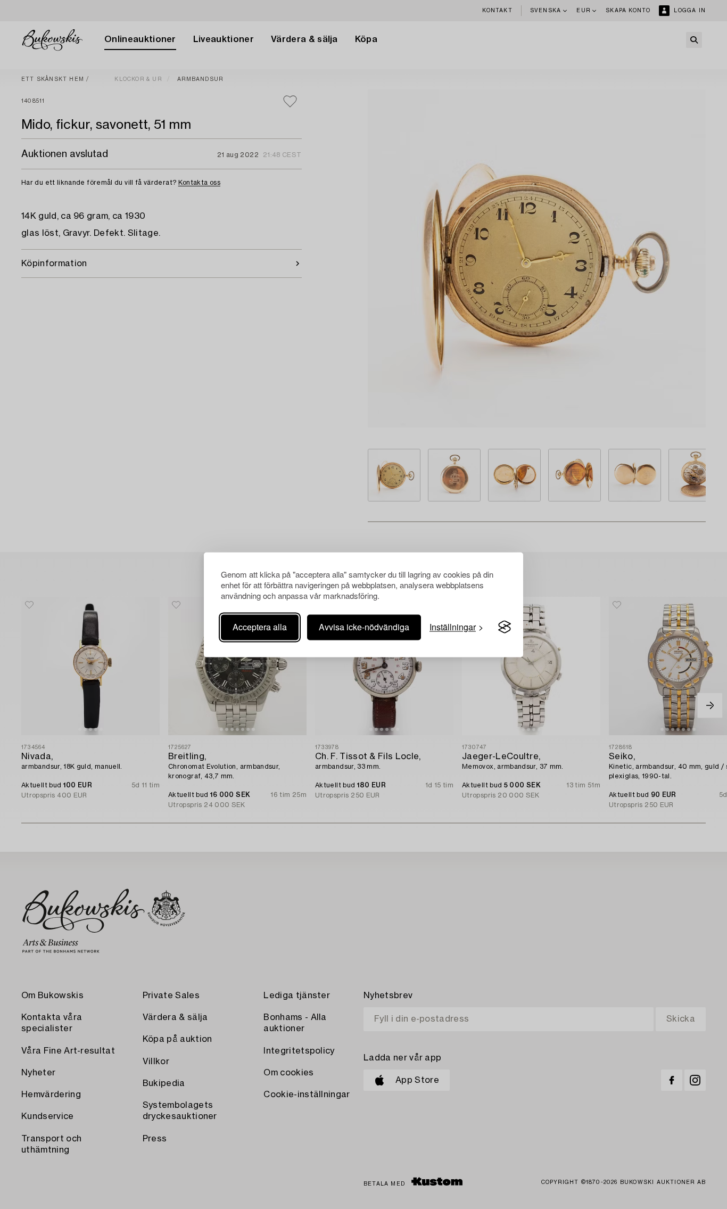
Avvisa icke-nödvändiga (364, 627)
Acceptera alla (260, 627)
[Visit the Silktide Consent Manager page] (504, 627)
